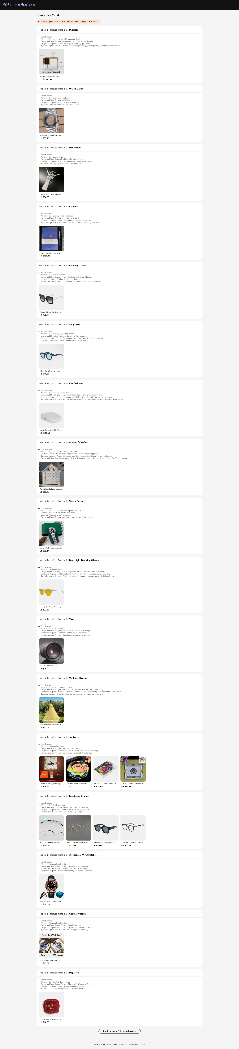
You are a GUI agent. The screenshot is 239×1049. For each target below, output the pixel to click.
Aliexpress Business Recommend (132, 1044)
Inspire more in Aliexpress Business (119, 1031)
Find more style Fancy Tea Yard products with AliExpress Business (67, 21)
